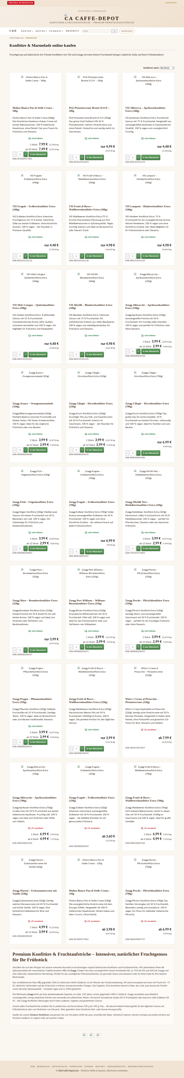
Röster (27, 31)
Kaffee (41, 31)
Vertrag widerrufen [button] (21, 3)
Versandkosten (116, 1066)
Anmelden (127, 31)
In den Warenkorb (38, 154)
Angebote (72, 31)
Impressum (76, 1066)
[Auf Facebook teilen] (85, 1035)
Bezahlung (43, 1066)
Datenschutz (60, 1066)
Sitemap (88, 1066)
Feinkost (56, 31)
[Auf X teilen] (92, 1035)
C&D (13, 30)
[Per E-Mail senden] (99, 1035)
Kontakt (100, 1066)
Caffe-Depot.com (16, 38)
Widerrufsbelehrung (140, 1066)
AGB (33, 1066)
